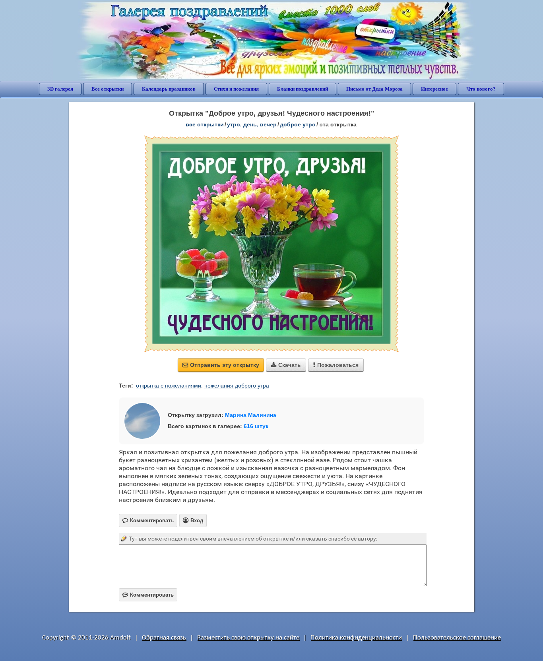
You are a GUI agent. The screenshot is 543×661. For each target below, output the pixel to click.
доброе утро (298, 124)
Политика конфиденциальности (356, 637)
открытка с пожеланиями (168, 385)
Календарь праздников (169, 89)
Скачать (286, 365)
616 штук (256, 426)
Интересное (434, 89)
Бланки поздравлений (302, 89)
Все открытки (107, 89)
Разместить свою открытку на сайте (248, 637)
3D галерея (60, 89)
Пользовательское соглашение (457, 637)
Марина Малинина (250, 415)
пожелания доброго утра (236, 385)
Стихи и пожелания (236, 89)
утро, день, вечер (252, 124)
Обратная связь (164, 637)
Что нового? (481, 89)
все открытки (205, 124)
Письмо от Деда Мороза (374, 89)
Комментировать (148, 595)
